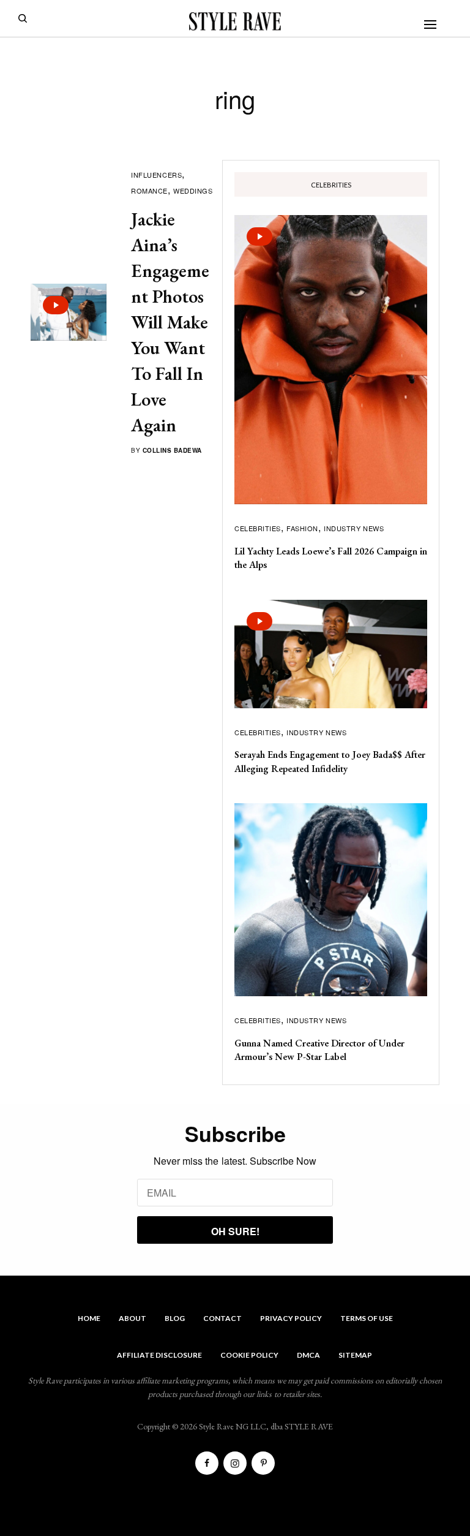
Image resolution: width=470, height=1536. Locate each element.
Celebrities (257, 528)
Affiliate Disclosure (159, 1355)
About (132, 1318)
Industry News (354, 528)
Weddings (192, 190)
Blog (175, 1318)
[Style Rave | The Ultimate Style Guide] (235, 21)
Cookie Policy (249, 1355)
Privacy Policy (291, 1318)
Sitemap (355, 1355)
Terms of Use (366, 1318)
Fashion (302, 528)
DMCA (308, 1355)
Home (89, 1318)
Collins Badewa (172, 450)
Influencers (156, 175)
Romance (149, 190)
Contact (222, 1318)
